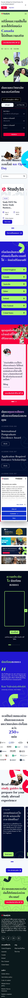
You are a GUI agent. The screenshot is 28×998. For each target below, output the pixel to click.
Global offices (5, 974)
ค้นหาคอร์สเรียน (20, 948)
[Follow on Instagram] (19, 938)
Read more (8, 854)
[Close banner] (25, 478)
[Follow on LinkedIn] (3, 938)
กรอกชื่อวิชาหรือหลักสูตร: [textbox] (11, 114)
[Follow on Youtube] (14, 938)
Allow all (14, 509)
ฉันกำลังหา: (6, 111)
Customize (13, 513)
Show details (20, 504)
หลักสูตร (7, 105)
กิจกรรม (17, 951)
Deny (14, 518)
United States (5, 964)
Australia (4, 951)
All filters (5, 176)
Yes (4, 7)
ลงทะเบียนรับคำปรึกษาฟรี (10, 42)
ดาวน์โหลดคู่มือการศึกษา (11, 99)
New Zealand (5, 961)
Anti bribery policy (6, 977)
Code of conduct (6, 980)
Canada (3, 955)
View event (7, 221)
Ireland (3, 958)
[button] (12, 401)
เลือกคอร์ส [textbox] (6, 121)
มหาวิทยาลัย (20, 105)
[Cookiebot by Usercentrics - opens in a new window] (16, 479)
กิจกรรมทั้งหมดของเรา (13, 233)
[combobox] (14, 114)
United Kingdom (6, 948)
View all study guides (13, 870)
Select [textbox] (5, 128)
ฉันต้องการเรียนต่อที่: (9, 118)
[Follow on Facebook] (8, 938)
